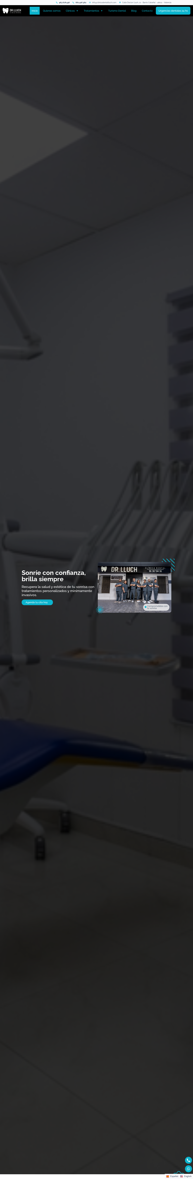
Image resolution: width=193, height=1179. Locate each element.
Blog (134, 10)
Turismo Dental (117, 10)
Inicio (35, 10)
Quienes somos (52, 10)
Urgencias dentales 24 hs (173, 10)
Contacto (147, 10)
